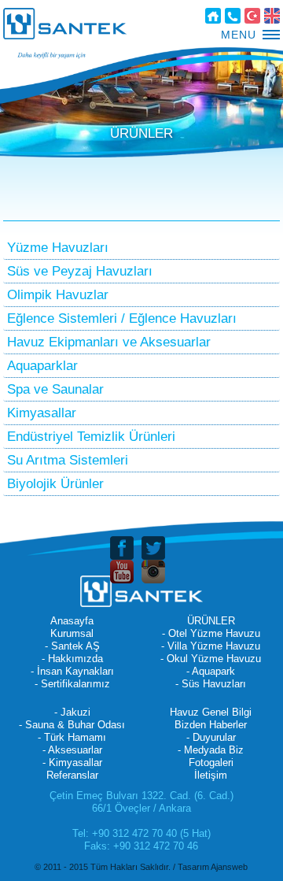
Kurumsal (72, 633)
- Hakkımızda (72, 658)
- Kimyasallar (72, 762)
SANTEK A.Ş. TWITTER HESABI (153, 548)
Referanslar (72, 775)
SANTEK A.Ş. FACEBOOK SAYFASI (122, 548)
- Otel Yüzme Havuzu (211, 633)
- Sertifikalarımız (72, 684)
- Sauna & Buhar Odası (72, 725)
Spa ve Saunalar (55, 389)
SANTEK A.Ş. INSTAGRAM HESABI (153, 571)
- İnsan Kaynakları (72, 671)
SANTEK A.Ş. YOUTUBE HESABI (122, 571)
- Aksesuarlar (72, 750)
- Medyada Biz (211, 750)
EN (272, 16)
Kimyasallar (41, 412)
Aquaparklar (42, 365)
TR (252, 16)
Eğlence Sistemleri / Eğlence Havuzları (122, 318)
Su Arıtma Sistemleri (67, 460)
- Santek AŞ (72, 646)
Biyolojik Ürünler (55, 483)
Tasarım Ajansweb (213, 867)
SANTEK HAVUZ (65, 23)
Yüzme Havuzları (57, 247)
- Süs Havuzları (210, 684)
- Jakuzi (72, 712)
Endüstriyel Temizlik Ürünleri (91, 436)
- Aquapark (210, 671)
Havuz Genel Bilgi (211, 712)
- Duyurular (211, 737)
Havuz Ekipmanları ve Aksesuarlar (109, 342)
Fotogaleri (211, 762)
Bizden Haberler (211, 725)
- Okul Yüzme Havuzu (210, 658)
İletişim (233, 16)
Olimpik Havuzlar (57, 294)
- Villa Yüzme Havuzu (210, 646)
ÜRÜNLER (211, 621)
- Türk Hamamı (72, 737)
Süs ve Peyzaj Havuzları (80, 271)
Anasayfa (213, 16)
